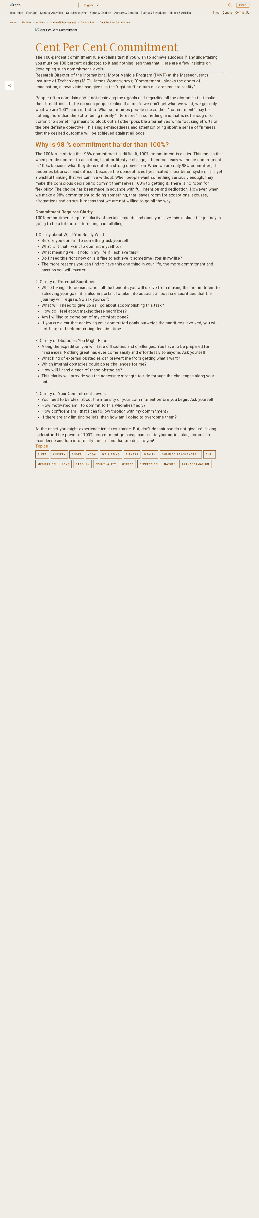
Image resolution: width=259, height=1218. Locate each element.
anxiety (59, 454)
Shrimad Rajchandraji (181, 454)
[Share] (9, 85)
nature (170, 464)
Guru (209, 454)
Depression (149, 464)
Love (65, 464)
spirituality (106, 464)
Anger (77, 454)
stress (128, 464)
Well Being (111, 454)
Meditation (47, 464)
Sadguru (82, 464)
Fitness (132, 454)
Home (13, 22)
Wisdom (26, 22)
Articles (40, 22)
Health (150, 454)
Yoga (92, 454)
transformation (195, 464)
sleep (42, 454)
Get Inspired (87, 22)
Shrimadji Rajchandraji (63, 22)
